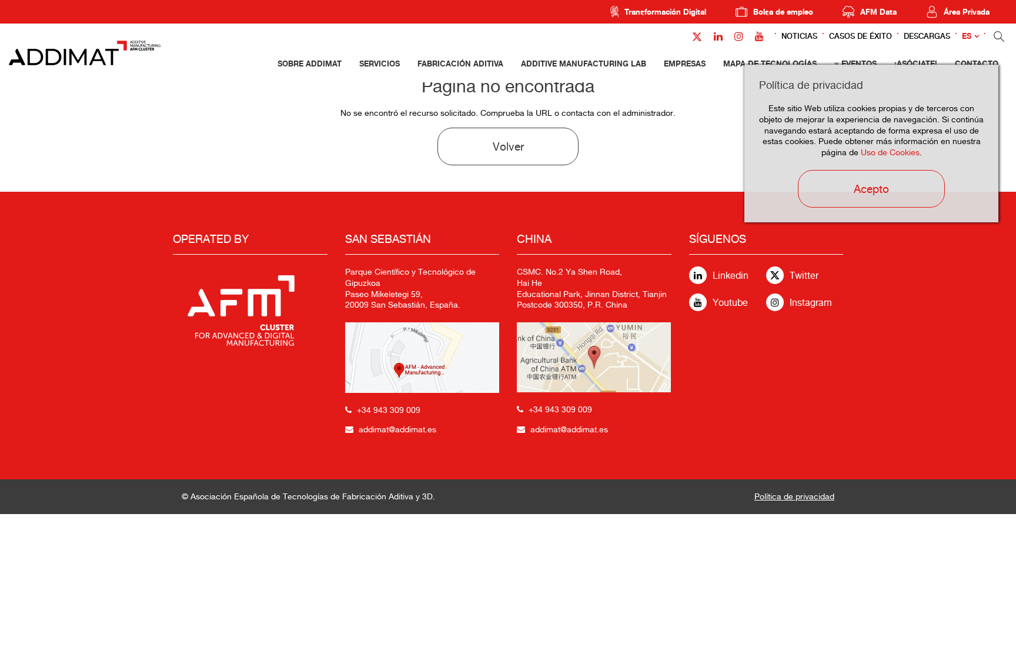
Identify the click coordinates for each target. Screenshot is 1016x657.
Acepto (871, 188)
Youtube (730, 302)
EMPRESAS (685, 63)
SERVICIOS (379, 63)
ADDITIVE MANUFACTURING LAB (583, 63)
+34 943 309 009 (388, 410)
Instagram (811, 302)
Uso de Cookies (890, 152)
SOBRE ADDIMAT (310, 63)
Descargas (927, 36)
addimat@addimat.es (397, 429)
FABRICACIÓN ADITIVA (460, 63)
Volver (508, 146)
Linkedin (730, 275)
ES (966, 36)
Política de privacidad (794, 496)
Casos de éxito (860, 36)
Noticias (799, 36)
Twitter (804, 275)
